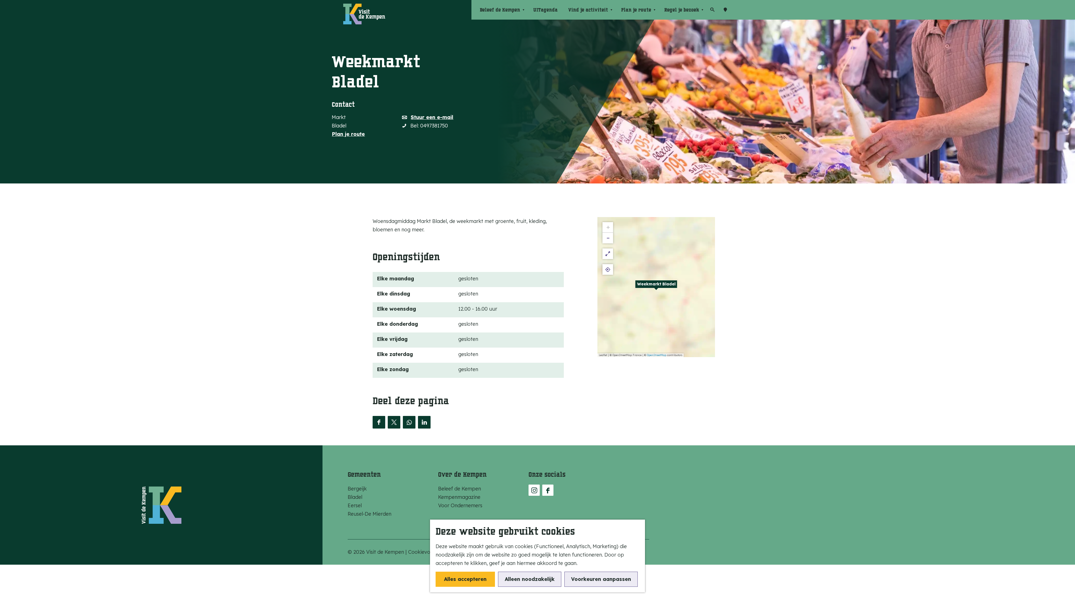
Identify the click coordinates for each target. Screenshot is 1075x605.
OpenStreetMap (656, 355)
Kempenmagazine (459, 497)
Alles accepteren (465, 579)
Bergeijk (357, 488)
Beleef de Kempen (459, 488)
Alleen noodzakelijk (530, 579)
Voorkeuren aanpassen (601, 579)
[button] (656, 287)
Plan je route (348, 134)
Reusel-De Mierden (369, 514)
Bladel (355, 497)
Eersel (355, 505)
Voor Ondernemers (460, 505)
